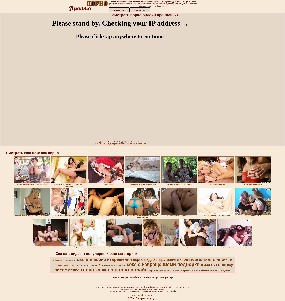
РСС (150, 295)
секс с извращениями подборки (163, 264)
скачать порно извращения (104, 259)
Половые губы (106, 144)
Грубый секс (119, 144)
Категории (118, 10)
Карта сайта (139, 295)
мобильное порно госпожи (64, 260)
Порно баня (131, 144)
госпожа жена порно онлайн (114, 269)
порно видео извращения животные (163, 260)
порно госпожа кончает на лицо (164, 271)
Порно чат (139, 10)
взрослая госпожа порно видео (205, 270)
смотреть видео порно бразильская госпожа (98, 265)
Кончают (142, 144)
